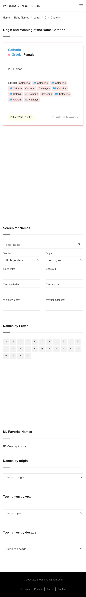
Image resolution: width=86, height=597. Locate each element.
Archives (25, 589)
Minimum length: (12, 300)
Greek (16, 54)
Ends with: (51, 269)
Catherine (60, 83)
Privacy (38, 589)
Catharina (24, 83)
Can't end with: (54, 284)
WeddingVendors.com (22, 6)
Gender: (7, 253)
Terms (50, 589)
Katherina (46, 94)
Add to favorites (67, 117)
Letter (37, 17)
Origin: (49, 253)
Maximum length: (55, 300)
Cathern (17, 88)
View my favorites (18, 446)
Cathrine (62, 88)
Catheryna (44, 88)
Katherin (33, 94)
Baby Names (21, 17)
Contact (62, 589)
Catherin (14, 50)
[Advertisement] (43, 173)
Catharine (42, 83)
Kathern (17, 99)
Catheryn (30, 88)
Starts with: (9, 269)
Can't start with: (11, 284)
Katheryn (34, 99)
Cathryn (17, 94)
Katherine (64, 94)
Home (6, 17)
